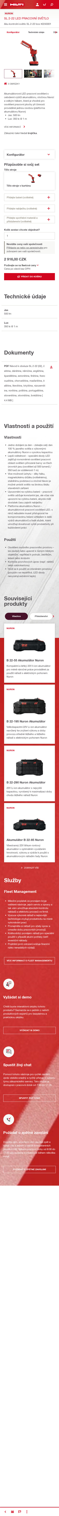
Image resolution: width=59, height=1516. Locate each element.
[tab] (13, 32)
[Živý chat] (19, 1511)
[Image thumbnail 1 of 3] (13, 73)
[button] (29, 181)
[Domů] (16, 4)
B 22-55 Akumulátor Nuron (25, 660)
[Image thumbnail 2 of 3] (33, 73)
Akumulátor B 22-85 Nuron (25, 840)
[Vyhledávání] (51, 4)
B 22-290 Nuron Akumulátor (26, 782)
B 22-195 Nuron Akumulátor (26, 721)
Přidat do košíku (31, 276)
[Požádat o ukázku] (12, 1511)
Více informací (12, 127)
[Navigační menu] (5, 4)
